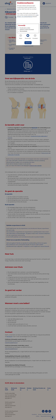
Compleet (35, 38)
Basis (20, 38)
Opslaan (28, 43)
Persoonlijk (28, 38)
